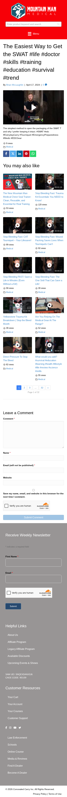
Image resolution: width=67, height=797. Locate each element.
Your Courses (15, 711)
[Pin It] (26, 154)
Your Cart (13, 697)
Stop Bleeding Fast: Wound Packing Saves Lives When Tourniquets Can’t (49, 240)
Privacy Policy (40, 794)
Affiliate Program (17, 642)
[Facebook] (6, 154)
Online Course (16, 751)
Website (7, 477)
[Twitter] (13, 154)
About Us (13, 635)
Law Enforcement (17, 737)
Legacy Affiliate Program (21, 649)
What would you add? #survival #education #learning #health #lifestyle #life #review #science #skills (48, 363)
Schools (12, 744)
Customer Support (18, 718)
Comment (9, 418)
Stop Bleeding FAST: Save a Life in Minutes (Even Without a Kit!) (17, 280)
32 (42, 387)
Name (6, 453)
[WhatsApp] (33, 154)
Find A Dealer (15, 765)
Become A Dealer (17, 772)
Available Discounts (19, 656)
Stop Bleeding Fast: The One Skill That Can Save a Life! (48, 280)
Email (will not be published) (19, 465)
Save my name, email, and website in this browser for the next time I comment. (33, 495)
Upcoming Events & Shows (23, 663)
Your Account (15, 704)
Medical (9, 147)
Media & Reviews (17, 758)
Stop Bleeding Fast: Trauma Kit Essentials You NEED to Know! (49, 197)
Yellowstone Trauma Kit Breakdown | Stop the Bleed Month (17, 320)
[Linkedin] (20, 154)
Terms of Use (55, 794)
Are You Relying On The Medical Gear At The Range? (47, 320)
